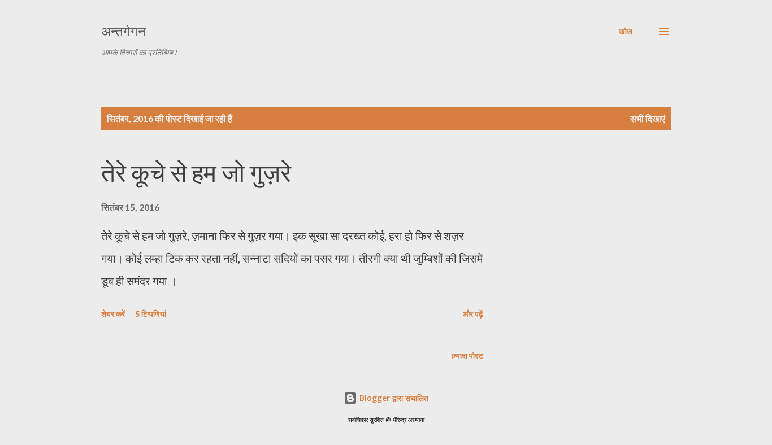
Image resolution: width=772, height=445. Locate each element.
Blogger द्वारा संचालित (392, 397)
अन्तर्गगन (123, 31)
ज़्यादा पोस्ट (467, 355)
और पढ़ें (473, 314)
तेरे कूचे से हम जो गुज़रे (196, 173)
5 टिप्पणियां (150, 314)
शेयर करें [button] (113, 314)
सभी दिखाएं (647, 118)
